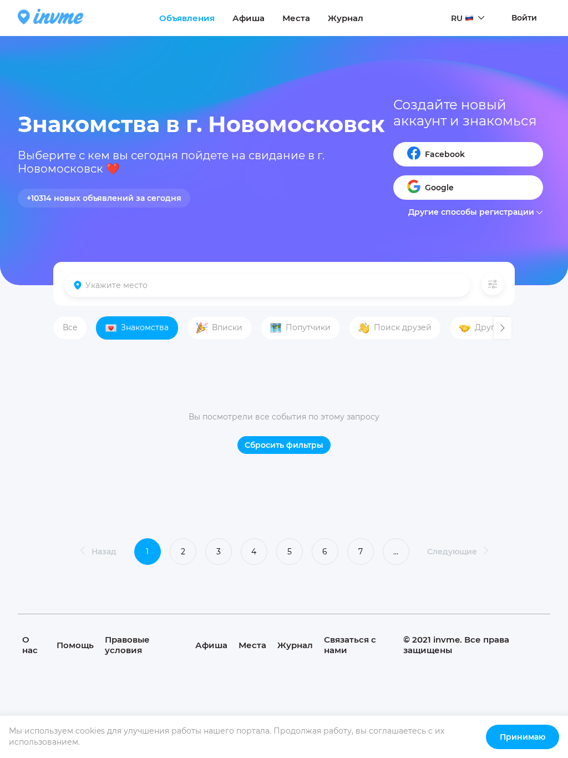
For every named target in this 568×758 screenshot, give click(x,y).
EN (456, 39)
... (395, 552)
